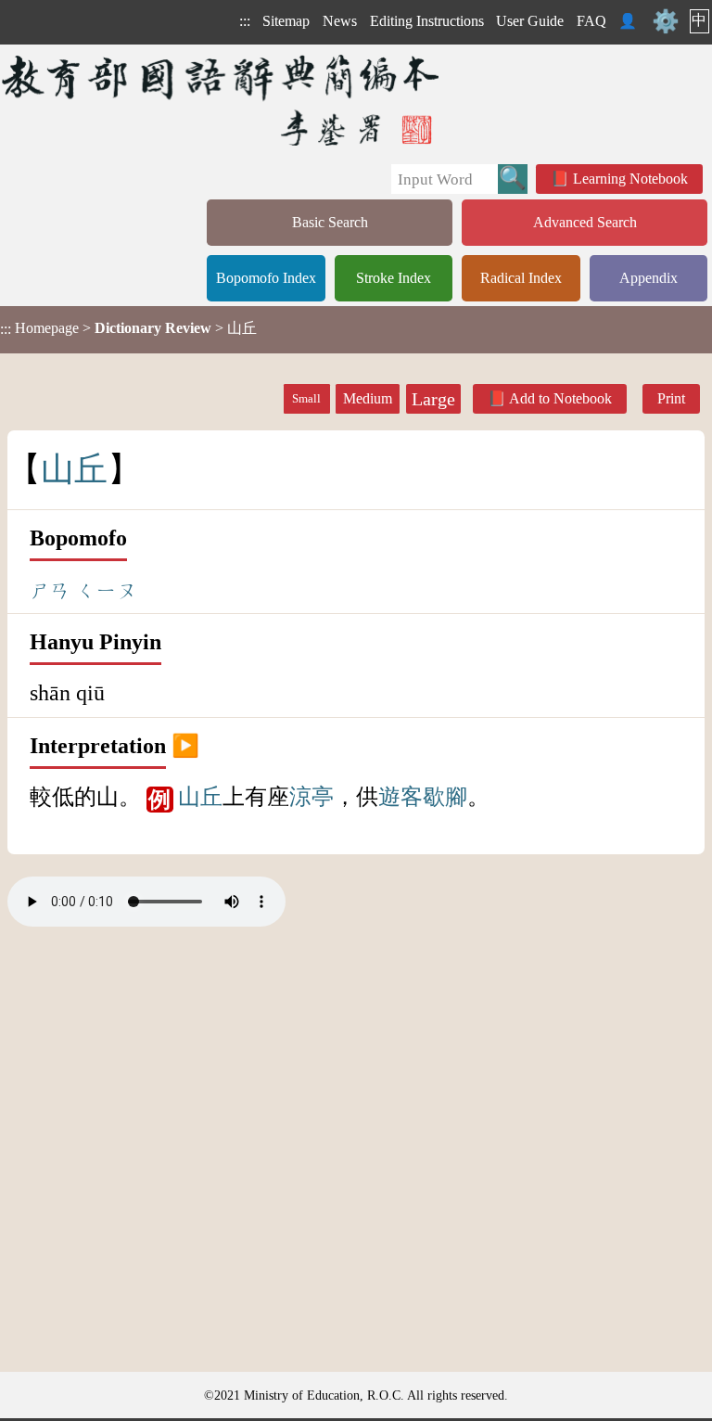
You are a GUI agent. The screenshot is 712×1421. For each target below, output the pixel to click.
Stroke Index (393, 278)
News (340, 21)
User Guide (530, 21)
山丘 (200, 797)
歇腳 (445, 797)
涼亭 (311, 797)
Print (671, 398)
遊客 (400, 797)
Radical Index (521, 278)
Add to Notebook (560, 398)
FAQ (591, 21)
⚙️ (666, 21)
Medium (367, 398)
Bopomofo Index (266, 278)
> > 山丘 (128, 328)
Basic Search (330, 222)
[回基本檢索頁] (222, 100)
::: (244, 21)
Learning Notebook (630, 178)
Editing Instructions (427, 21)
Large (433, 399)
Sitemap (286, 21)
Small (306, 398)
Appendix (648, 278)
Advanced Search (585, 222)
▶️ (185, 746)
